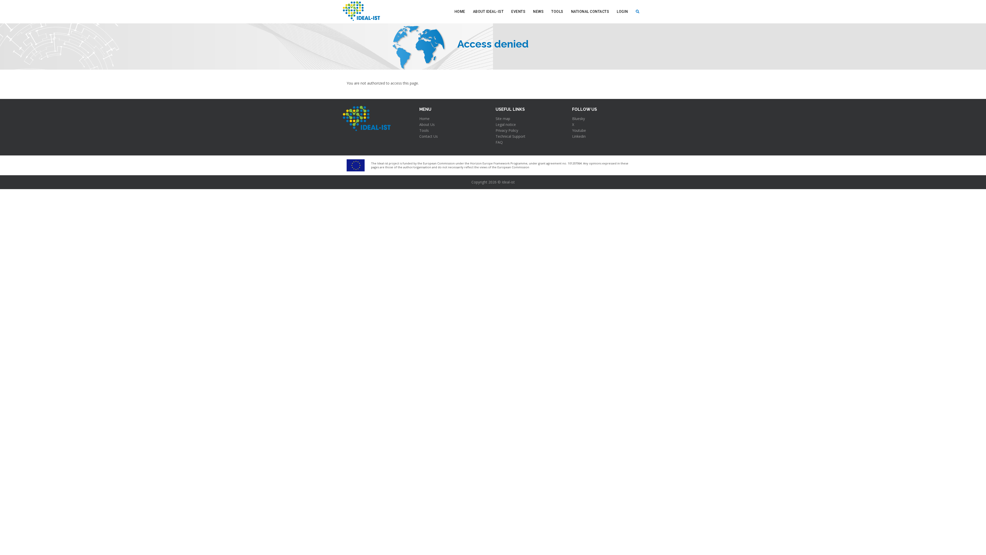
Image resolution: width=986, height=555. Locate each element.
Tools (557, 12)
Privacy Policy (507, 130)
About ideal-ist (488, 12)
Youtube (579, 130)
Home (459, 12)
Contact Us (428, 136)
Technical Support (510, 136)
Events (518, 12)
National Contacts (590, 12)
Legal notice (506, 124)
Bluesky (578, 118)
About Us (427, 124)
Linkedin (579, 136)
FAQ (499, 142)
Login (622, 12)
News (538, 12)
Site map (503, 118)
